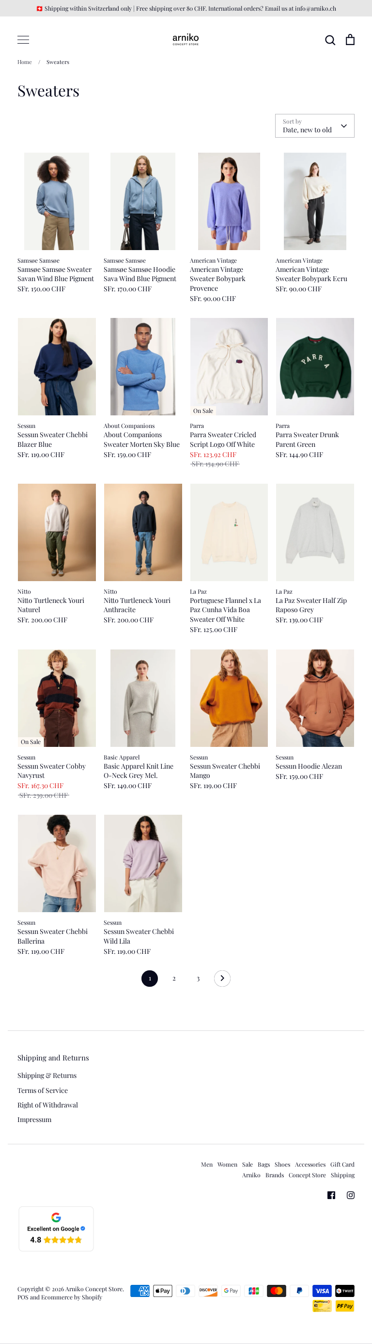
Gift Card (342, 1164)
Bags (264, 1164)
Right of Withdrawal (47, 1104)
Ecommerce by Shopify (71, 1297)
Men (207, 1164)
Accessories (310, 1164)
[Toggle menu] (23, 40)
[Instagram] (350, 1195)
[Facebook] (331, 1195)
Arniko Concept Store (94, 1289)
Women (227, 1164)
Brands (274, 1175)
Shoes (282, 1164)
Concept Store (307, 1175)
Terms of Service (42, 1090)
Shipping (343, 1175)
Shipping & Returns (47, 1075)
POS (23, 1297)
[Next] (222, 981)
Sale (247, 1164)
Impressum (34, 1119)
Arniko (251, 1175)
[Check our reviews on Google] (56, 1249)
